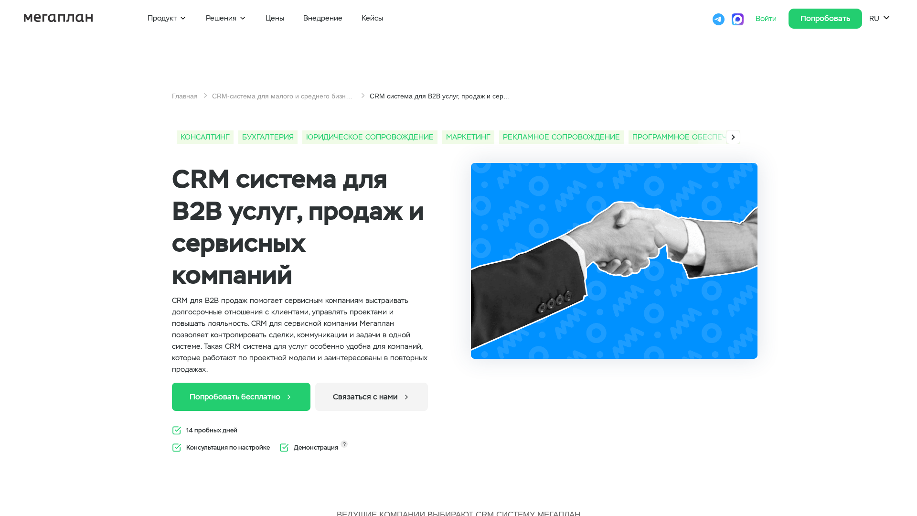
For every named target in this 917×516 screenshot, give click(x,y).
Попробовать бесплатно (241, 397)
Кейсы (372, 18)
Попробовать (825, 18)
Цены (275, 18)
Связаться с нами (371, 397)
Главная (185, 96)
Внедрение (322, 18)
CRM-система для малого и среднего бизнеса (283, 96)
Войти (767, 18)
